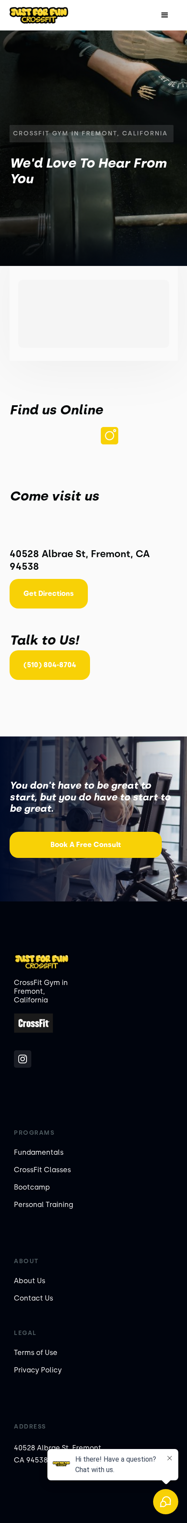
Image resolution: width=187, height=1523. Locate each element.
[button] (165, 15)
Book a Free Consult (85, 845)
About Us (29, 1281)
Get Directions (48, 593)
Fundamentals (38, 1152)
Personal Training (43, 1204)
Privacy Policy (38, 1370)
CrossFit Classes (42, 1170)
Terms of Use (35, 1352)
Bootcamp (32, 1187)
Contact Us (33, 1298)
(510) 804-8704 (49, 665)
